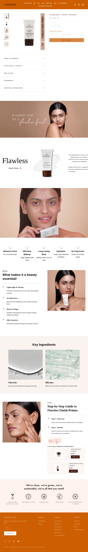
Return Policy (58, 532)
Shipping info (58, 529)
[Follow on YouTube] (18, 541)
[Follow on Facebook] (5, 541)
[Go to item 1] (6, 16)
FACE (43, 3)
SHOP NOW (75, 457)
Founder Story (41, 521)
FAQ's (75, 527)
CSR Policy (57, 524)
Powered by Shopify (39, 547)
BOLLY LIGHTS (28, 3)
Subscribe (10, 533)
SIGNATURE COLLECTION (45, 6)
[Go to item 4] (6, 37)
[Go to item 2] (6, 23)
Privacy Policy (58, 521)
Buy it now (67, 40)
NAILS (55, 3)
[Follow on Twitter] (9, 541)
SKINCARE (49, 3)
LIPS (34, 3)
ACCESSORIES (62, 3)
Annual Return (58, 527)
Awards (40, 524)
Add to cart (66, 35)
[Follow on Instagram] (14, 541)
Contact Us (76, 521)
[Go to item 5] (6, 44)
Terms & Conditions (60, 535)
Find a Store (77, 524)
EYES (38, 3)
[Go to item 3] (6, 30)
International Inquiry (79, 529)
